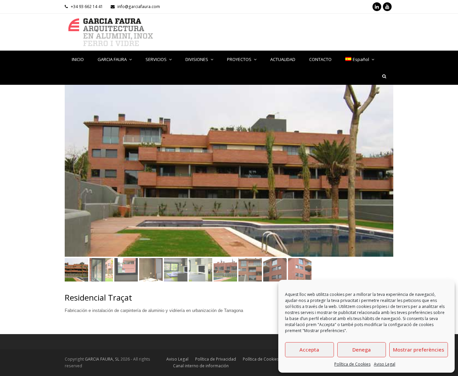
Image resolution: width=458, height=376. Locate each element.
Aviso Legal (384, 364)
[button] (70, 176)
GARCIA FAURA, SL (102, 359)
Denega (361, 349)
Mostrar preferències (418, 349)
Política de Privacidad (215, 359)
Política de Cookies (352, 364)
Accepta (309, 349)
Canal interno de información (201, 366)
